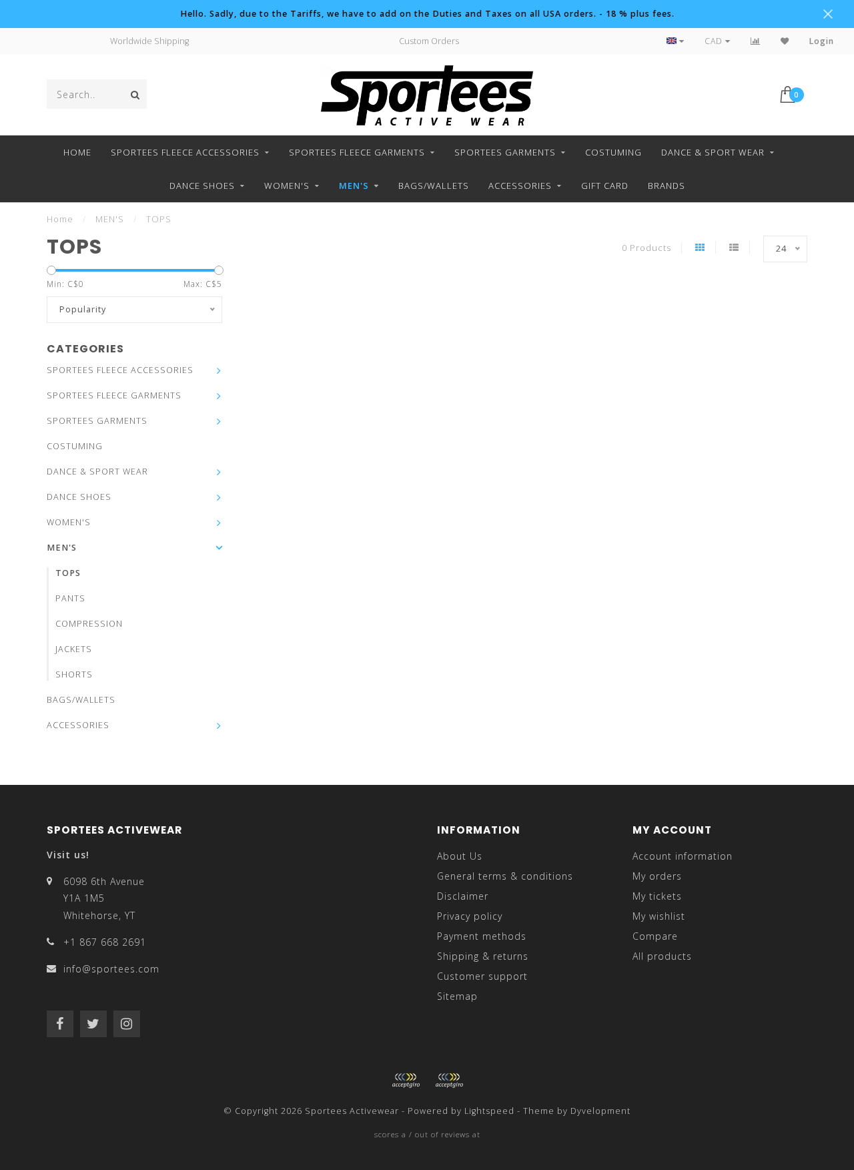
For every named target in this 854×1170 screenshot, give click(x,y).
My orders (657, 876)
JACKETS (73, 649)
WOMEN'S (287, 186)
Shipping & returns (482, 956)
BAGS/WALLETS (433, 186)
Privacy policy (469, 916)
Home (77, 152)
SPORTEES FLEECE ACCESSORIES (185, 152)
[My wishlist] (785, 41)
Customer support (482, 976)
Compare (655, 936)
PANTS (70, 598)
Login (821, 41)
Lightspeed (489, 1111)
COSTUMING (613, 152)
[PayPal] (449, 1081)
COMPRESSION (89, 623)
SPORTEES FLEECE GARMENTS (357, 152)
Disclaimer (462, 896)
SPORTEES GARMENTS (505, 152)
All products (662, 956)
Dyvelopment (600, 1111)
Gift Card (604, 186)
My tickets (657, 896)
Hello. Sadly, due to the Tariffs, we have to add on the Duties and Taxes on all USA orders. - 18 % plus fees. (427, 13)
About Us (459, 856)
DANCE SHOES (202, 186)
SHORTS (74, 674)
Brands (666, 186)
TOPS (68, 573)
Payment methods (481, 936)
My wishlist (658, 916)
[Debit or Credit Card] (405, 1081)
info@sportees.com (111, 968)
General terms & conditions (505, 876)
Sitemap (457, 996)
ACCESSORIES (520, 186)
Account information (682, 856)
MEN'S (354, 186)
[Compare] (756, 41)
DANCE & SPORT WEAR (713, 152)
